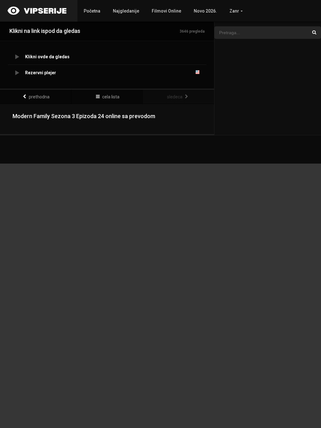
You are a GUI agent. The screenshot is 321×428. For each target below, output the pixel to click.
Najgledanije (126, 10)
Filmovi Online (166, 10)
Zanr (234, 10)
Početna (92, 10)
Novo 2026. (205, 10)
